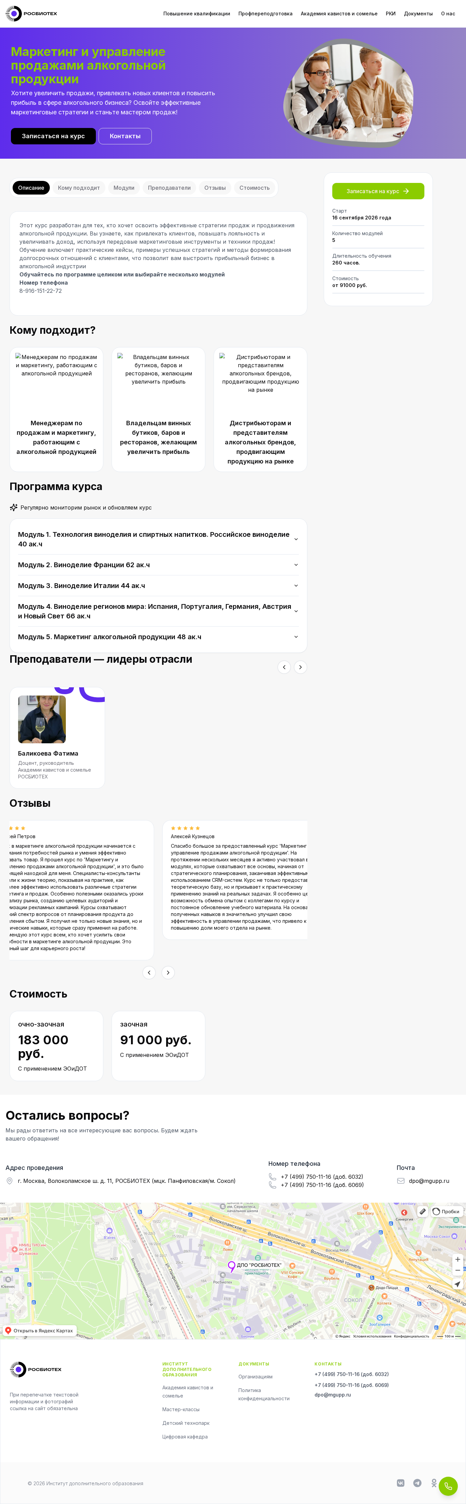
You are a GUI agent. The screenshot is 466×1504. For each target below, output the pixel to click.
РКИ (391, 13)
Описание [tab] (31, 187)
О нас (448, 13)
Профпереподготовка (265, 13)
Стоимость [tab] (254, 187)
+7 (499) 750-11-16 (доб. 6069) (352, 1385)
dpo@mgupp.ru (333, 1395)
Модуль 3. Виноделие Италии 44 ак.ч (81, 586)
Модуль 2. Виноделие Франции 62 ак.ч (84, 565)
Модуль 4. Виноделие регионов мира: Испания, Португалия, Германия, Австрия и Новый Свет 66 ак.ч (154, 611)
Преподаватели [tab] (169, 187)
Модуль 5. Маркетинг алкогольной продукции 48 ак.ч (109, 637)
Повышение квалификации (196, 13)
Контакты (125, 136)
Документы (418, 13)
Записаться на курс (53, 136)
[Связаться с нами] (448, 1486)
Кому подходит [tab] (79, 187)
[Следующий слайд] (300, 667)
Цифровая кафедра (185, 1436)
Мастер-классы (181, 1409)
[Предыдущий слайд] (284, 667)
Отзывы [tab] (215, 187)
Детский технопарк (185, 1423)
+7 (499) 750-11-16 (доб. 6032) (352, 1374)
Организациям (255, 1376)
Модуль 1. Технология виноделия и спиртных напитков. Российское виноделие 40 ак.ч (154, 539)
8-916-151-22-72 (40, 290)
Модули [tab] (124, 187)
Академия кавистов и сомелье (339, 13)
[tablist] (144, 188)
